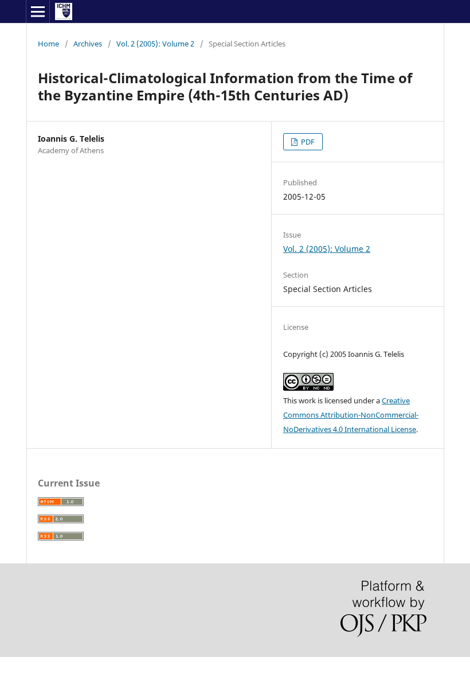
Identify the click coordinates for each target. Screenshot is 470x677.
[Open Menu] (37, 11)
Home (48, 43)
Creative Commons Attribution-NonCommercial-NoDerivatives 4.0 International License (350, 414)
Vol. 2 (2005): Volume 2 (155, 43)
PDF (307, 142)
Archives (87, 43)
